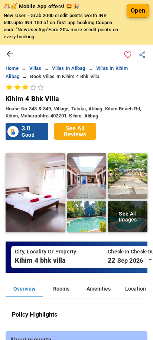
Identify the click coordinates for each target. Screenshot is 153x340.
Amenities (99, 289)
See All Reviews (75, 131)
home (12, 68)
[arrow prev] (10, 54)
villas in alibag (68, 68)
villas (35, 68)
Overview (24, 289)
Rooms (61, 289)
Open (138, 10)
